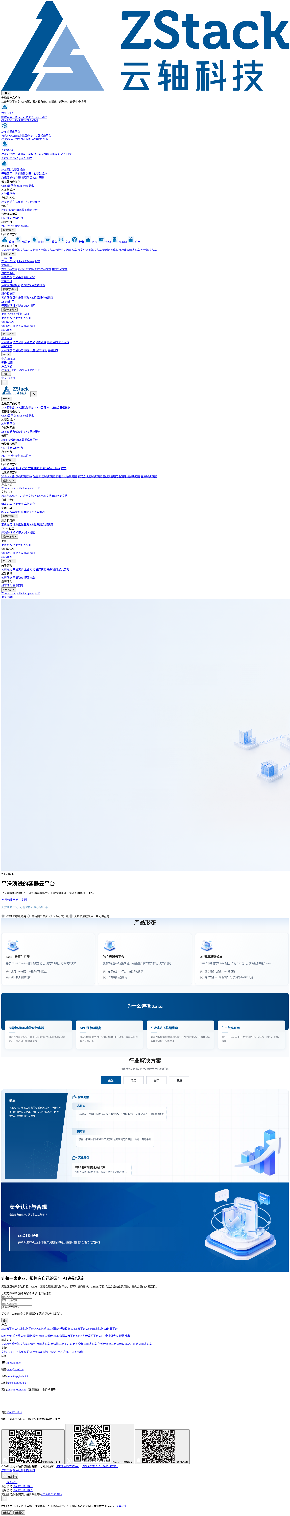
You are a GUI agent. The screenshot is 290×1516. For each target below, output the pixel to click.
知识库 (49, 297)
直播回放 (53, 350)
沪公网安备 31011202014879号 (100, 1466)
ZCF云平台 (7, 407)
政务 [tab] (133, 1080)
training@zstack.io (17, 1382)
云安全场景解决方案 (90, 249)
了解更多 (121, 1506)
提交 (5, 1320)
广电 (63, 468)
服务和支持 (8, 289)
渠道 (4, 314)
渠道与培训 (8, 309)
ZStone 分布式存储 (12, 201)
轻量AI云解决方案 (44, 249)
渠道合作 (6, 318)
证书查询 (18, 326)
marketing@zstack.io (18, 1376)
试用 (10, 362)
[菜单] (4, 382)
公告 (33, 350)
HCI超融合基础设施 (58, 407)
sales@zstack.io (15, 1369)
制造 (37, 468)
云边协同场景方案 (66, 249)
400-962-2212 (14, 1412)
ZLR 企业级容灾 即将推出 (114, 1335)
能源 (18, 468)
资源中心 (7, 254)
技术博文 (18, 305)
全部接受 (19, 1512)
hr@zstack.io (14, 1362)
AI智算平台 (8, 193)
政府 (4, 468)
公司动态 (6, 350)
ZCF (37, 261)
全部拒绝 (7, 1512)
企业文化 (29, 342)
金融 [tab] (110, 1080)
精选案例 (6, 330)
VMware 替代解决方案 (16, 249)
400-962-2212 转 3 (51, 1494)
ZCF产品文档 (9, 269)
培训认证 (6, 326)
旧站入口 (29, 1470)
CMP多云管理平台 (12, 218)
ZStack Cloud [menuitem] (8, 369)
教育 (25, 468)
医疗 (43, 468)
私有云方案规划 (10, 285)
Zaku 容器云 (8, 210)
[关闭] (33, 394)
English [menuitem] (11, 358)
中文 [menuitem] (4, 358)
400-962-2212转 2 (23, 1490)
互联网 (56, 468)
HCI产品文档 (59, 269)
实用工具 (6, 281)
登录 (4, 362)
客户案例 (21, 899)
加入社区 (29, 305)
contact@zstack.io (16, 1389)
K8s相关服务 (37, 297)
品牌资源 (41, 342)
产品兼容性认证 (22, 318)
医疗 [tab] (156, 1080)
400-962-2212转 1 (23, 1486)
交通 (31, 468)
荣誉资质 (18, 342)
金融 (49, 468)
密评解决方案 (149, 249)
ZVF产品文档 (26, 269)
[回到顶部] (4, 1498)
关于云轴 (7, 334)
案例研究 (29, 277)
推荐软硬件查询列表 (33, 285)
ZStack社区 (7, 301)
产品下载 (6, 258)
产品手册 (18, 277)
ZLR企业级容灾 (16, 226)
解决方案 (7, 230)
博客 (27, 350)
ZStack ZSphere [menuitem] (25, 369)
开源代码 (6, 305)
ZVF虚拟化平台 (24, 407)
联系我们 (52, 342)
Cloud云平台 (8, 185)
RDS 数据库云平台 (64, 1335)
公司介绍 (6, 342)
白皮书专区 (8, 273)
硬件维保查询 (21, 297)
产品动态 (18, 350)
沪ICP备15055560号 (67, 1466)
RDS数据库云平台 (27, 210)
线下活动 (41, 350)
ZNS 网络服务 (32, 201)
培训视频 (29, 326)
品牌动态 (6, 346)
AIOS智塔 (40, 407)
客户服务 (6, 297)
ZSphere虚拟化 (25, 185)
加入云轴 (63, 342)
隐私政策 (18, 1470)
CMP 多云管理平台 (87, 1335)
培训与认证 (8, 322)
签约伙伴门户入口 (18, 314)
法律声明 (6, 1470)
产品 (5, 93)
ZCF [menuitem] (37, 369)
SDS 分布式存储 (10, 1335)
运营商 (11, 468)
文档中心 (6, 265)
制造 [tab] (179, 1080)
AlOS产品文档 (42, 269)
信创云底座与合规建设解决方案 (121, 249)
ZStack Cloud (8, 261)
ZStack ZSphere (25, 261)
